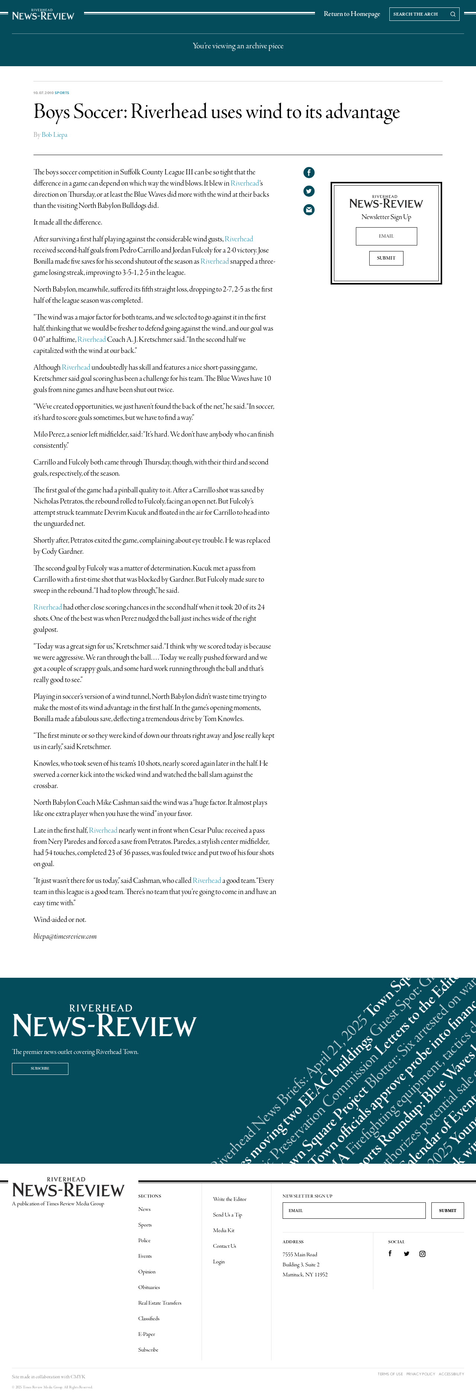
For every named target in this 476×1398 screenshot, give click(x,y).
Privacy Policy (420, 1374)
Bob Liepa (54, 135)
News (144, 1209)
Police (144, 1240)
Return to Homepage (352, 14)
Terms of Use (390, 1374)
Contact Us (224, 1246)
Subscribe (40, 1068)
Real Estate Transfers (159, 1303)
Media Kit (223, 1230)
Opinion (146, 1272)
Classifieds (149, 1319)
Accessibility (451, 1374)
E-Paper (146, 1334)
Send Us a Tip (227, 1215)
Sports (62, 92)
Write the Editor (230, 1199)
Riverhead (245, 184)
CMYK (78, 1377)
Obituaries (149, 1287)
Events (145, 1256)
